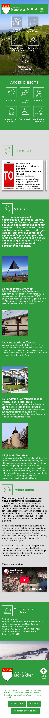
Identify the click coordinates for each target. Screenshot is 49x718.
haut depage (43, 677)
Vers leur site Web (20, 355)
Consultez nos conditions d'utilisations (20, 695)
